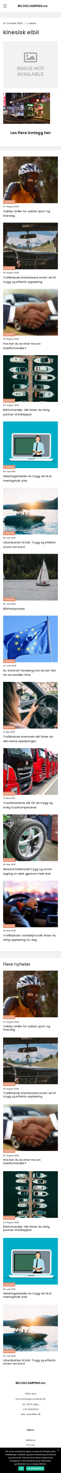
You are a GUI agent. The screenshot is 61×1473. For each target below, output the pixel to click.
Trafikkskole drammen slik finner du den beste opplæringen (28, 739)
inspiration (9, 202)
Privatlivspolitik (35, 1468)
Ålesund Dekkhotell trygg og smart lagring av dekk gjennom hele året (27, 871)
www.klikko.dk (33, 1414)
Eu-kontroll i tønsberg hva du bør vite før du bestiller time (29, 673)
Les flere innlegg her (30, 133)
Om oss (30, 1445)
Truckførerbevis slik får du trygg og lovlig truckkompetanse (28, 805)
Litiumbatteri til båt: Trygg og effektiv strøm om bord (29, 544)
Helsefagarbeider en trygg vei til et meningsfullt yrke (27, 478)
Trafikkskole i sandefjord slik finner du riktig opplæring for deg (29, 937)
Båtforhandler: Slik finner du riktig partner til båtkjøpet (26, 412)
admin (32, 23)
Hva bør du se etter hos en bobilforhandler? (22, 346)
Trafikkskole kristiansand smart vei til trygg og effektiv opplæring (29, 280)
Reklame (30, 1440)
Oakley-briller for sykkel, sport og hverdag (26, 213)
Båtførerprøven (14, 609)
